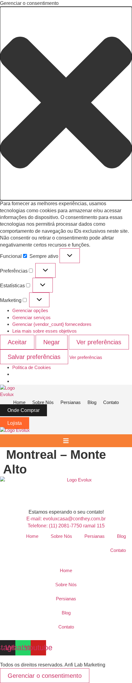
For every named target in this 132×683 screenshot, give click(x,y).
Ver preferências (98, 342)
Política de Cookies (31, 367)
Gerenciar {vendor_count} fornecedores (51, 324)
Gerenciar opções (30, 310)
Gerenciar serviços (31, 317)
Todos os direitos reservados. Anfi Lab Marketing (52, 664)
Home (32, 536)
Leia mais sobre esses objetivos (44, 331)
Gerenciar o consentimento (45, 675)
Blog (121, 536)
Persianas (94, 536)
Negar (51, 342)
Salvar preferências (34, 356)
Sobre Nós (61, 536)
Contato (118, 550)
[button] (66, 103)
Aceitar (17, 342)
